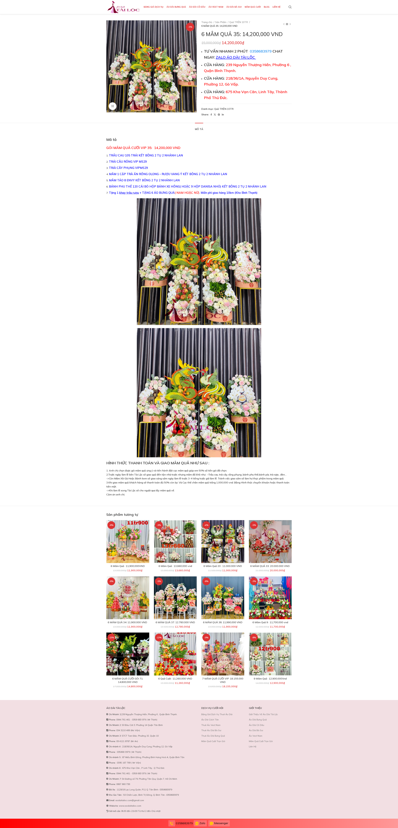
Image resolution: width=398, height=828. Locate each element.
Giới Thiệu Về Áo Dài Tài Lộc (263, 714)
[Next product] (290, 24)
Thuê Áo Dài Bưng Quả (213, 735)
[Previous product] (283, 24)
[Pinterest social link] (219, 115)
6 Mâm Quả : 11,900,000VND (128, 566)
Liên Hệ (252, 746)
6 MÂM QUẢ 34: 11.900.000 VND (128, 622)
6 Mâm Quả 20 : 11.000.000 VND (223, 566)
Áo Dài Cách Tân (210, 719)
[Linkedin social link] (223, 115)
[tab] (199, 127)
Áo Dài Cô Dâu (256, 725)
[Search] (290, 7)
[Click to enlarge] (112, 106)
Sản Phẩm (221, 22)
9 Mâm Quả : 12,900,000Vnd (270, 678)
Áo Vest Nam (255, 735)
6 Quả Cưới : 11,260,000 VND (175, 678)
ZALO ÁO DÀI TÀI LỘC (236, 57)
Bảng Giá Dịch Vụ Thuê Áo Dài (216, 714)
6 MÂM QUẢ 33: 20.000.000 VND (270, 566)
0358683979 (261, 51)
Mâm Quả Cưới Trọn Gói (213, 741)
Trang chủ (207, 22)
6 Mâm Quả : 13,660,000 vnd (175, 566)
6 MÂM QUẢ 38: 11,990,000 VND (222, 622)
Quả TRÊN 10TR (238, 22)
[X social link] (215, 115)
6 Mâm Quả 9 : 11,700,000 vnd (270, 622)
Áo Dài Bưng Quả (258, 719)
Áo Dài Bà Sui (256, 730)
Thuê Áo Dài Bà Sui (211, 730)
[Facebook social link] (211, 115)
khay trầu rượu (129, 193)
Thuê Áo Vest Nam (210, 725)
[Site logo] (123, 6)
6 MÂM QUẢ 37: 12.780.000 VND (175, 622)
